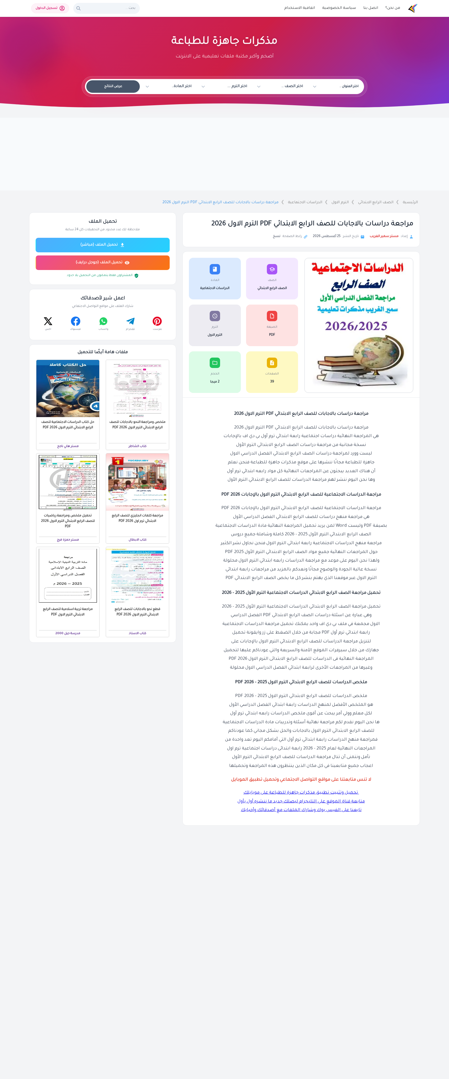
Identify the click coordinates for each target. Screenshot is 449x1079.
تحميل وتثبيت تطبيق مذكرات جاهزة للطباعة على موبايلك (301, 793)
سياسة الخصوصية (339, 8)
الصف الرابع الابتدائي (375, 203)
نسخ (276, 236)
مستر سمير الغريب (384, 236)
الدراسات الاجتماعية (305, 203)
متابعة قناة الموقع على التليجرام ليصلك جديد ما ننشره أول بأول (301, 801)
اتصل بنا (370, 8)
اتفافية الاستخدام (299, 8)
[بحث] (78, 8)
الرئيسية (410, 203)
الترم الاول (340, 203)
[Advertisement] (224, 154)
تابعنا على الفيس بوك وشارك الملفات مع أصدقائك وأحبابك (301, 810)
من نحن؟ (392, 8)
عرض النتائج (113, 86)
